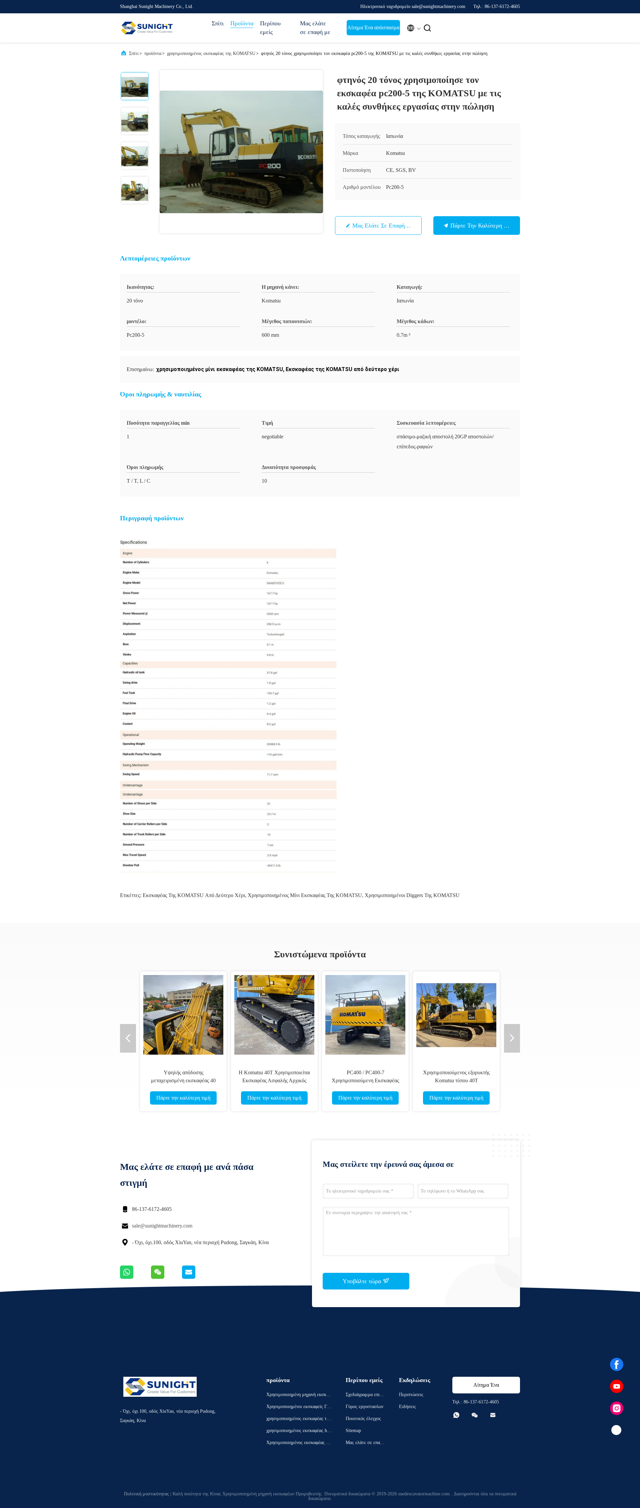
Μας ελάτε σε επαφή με (315, 27)
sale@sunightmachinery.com (162, 1226)
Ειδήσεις (407, 1406)
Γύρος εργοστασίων (364, 1406)
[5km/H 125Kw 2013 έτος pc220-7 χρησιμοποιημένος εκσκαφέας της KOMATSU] (183, 1015)
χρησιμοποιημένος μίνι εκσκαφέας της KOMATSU (305, 895)
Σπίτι (218, 23)
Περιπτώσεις (411, 1394)
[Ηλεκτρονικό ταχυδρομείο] (197, 1277)
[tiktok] (616, 1430)
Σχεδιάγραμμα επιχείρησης (365, 1395)
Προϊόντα (241, 23)
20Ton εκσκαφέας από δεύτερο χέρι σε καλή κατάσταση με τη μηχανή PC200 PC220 (274, 1080)
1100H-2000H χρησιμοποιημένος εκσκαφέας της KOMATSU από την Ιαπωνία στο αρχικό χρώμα (365, 1080)
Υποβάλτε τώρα (363, 1281)
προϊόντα (152, 53)
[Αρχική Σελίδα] (146, 28)
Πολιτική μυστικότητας (146, 1493)
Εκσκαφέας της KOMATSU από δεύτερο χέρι (194, 895)
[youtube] (616, 1386)
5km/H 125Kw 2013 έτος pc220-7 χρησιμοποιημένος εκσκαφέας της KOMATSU (183, 1080)
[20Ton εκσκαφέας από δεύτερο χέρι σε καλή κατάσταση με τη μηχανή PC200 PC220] (274, 1015)
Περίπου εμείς (270, 27)
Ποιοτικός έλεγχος (363, 1418)
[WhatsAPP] (135, 1277)
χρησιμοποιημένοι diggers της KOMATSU (412, 895)
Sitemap (353, 1430)
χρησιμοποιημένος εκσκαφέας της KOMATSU (211, 53)
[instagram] (616, 1408)
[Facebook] (616, 1364)
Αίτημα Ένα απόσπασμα (373, 27)
